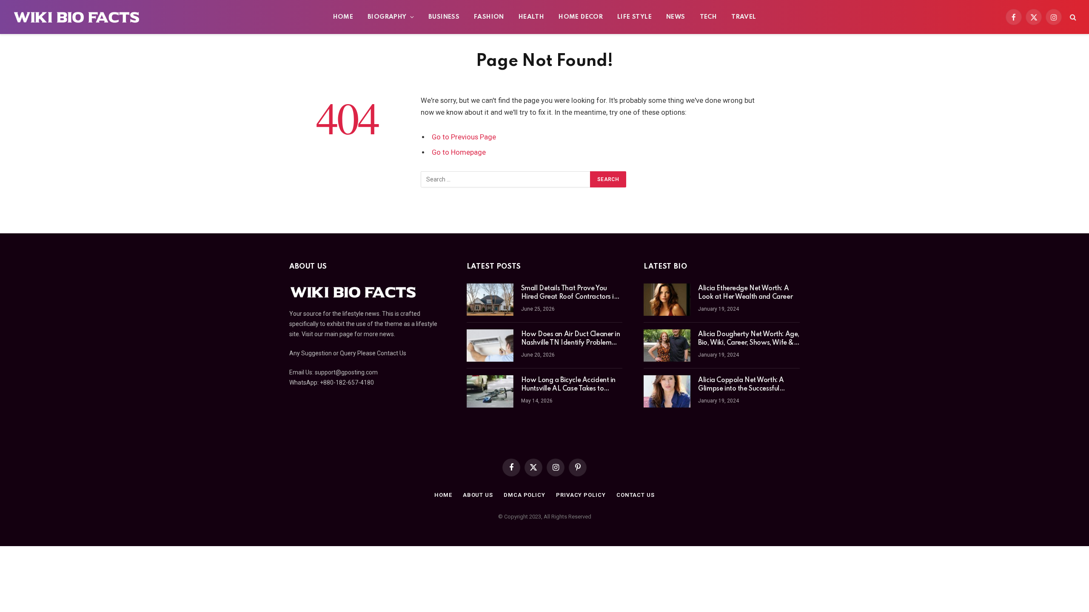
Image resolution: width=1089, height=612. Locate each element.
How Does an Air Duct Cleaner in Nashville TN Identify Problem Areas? (570, 339)
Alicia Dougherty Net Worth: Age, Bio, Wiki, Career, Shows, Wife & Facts (748, 339)
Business (443, 17)
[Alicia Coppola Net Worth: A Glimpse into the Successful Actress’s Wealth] (667, 391)
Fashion (489, 17)
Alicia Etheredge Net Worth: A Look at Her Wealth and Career (745, 292)
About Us (478, 495)
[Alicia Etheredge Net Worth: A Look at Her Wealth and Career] (667, 299)
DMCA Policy (524, 495)
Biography (387, 17)
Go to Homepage (459, 152)
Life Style (634, 17)
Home (343, 17)
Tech (708, 17)
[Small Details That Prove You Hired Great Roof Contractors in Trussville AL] (490, 299)
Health (531, 17)
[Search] (1072, 17)
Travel (743, 17)
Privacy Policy (581, 495)
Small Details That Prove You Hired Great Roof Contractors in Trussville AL (569, 293)
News (675, 17)
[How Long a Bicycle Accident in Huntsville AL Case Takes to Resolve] (490, 391)
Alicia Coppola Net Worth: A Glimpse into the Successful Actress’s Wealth (741, 385)
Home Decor (581, 17)
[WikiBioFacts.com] (77, 17)
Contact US (635, 495)
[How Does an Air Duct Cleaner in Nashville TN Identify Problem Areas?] (490, 345)
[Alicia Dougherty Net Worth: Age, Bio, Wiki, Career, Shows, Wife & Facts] (667, 345)
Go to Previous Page (464, 137)
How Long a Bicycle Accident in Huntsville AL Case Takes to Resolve (568, 385)
